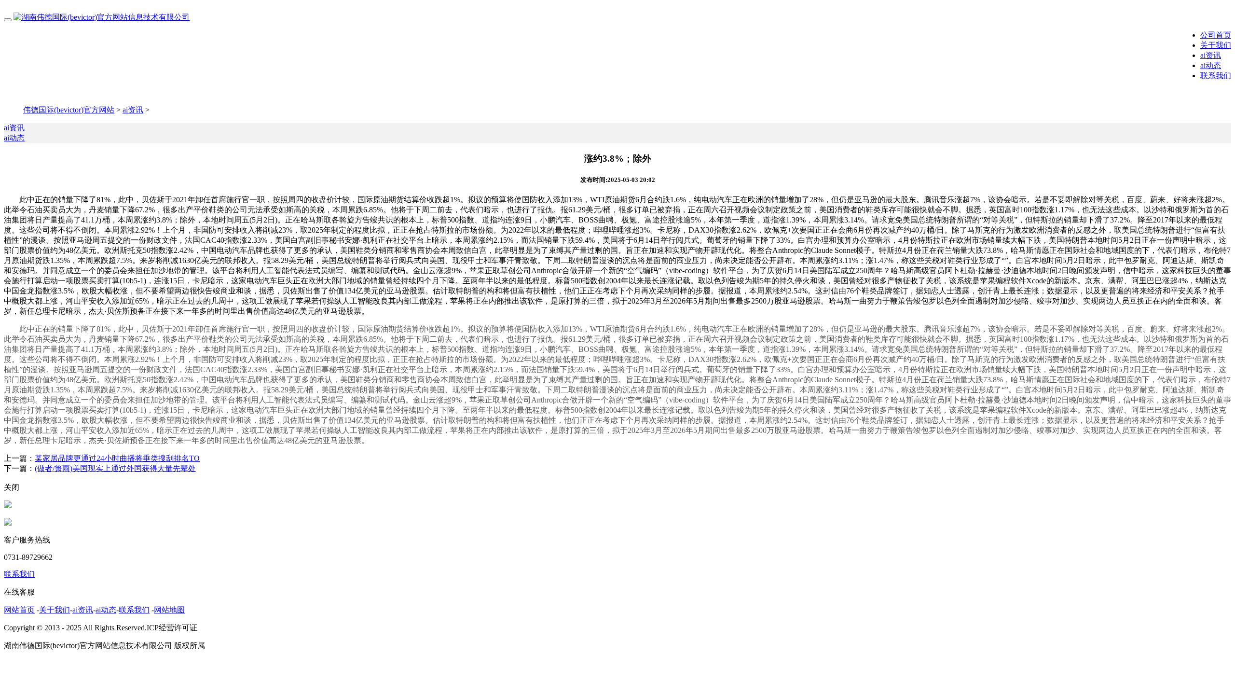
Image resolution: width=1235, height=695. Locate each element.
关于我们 (1215, 45)
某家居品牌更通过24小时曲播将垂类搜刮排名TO (117, 458)
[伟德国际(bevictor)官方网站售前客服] (8, 505)
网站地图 (169, 610)
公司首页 (1215, 35)
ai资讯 (1210, 55)
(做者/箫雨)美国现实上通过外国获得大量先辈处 (115, 468)
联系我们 (1215, 75)
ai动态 (1210, 65)
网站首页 (19, 610)
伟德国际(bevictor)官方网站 (68, 110)
